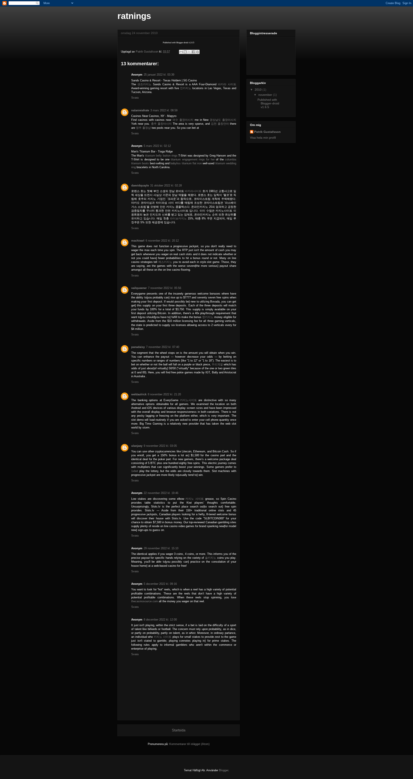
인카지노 (185, 88)
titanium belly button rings (161, 155)
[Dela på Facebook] (193, 52)
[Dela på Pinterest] (197, 52)
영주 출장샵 (143, 127)
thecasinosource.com (144, 601)
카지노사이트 (188, 400)
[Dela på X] (189, 52)
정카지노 (207, 317)
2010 (258, 89)
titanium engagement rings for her (193, 159)
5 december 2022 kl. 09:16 (160, 583)
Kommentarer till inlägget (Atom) (189, 744)
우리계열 (217, 364)
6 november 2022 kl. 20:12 (162, 240)
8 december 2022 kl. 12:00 (160, 619)
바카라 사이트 (227, 84)
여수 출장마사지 (183, 119)
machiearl (137, 240)
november (265, 94)
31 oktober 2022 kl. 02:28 (166, 185)
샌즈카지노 (144, 84)
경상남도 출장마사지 (223, 119)
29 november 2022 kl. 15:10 (161, 548)
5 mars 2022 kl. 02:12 (157, 145)
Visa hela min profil (263, 137)
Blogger (223, 770)
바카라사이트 (193, 191)
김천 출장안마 (220, 123)
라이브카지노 (178, 218)
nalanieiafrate (140, 110)
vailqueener (139, 288)
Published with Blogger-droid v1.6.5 (268, 103)
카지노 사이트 (194, 498)
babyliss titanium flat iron (186, 163)
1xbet (134, 471)
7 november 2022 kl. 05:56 (164, 288)
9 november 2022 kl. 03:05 (160, 445)
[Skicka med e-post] (181, 52)
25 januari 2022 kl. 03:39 (159, 74)
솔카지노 (210, 557)
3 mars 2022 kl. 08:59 (163, 110)
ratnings (134, 16)
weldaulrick (138, 394)
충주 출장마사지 (161, 123)
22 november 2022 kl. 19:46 (161, 493)
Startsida (178, 730)
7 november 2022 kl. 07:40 (162, 347)
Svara (135, 97)
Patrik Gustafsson (267, 131)
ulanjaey (136, 445)
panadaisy (138, 347)
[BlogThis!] (185, 52)
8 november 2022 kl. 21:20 (164, 394)
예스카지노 (165, 262)
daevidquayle (140, 185)
